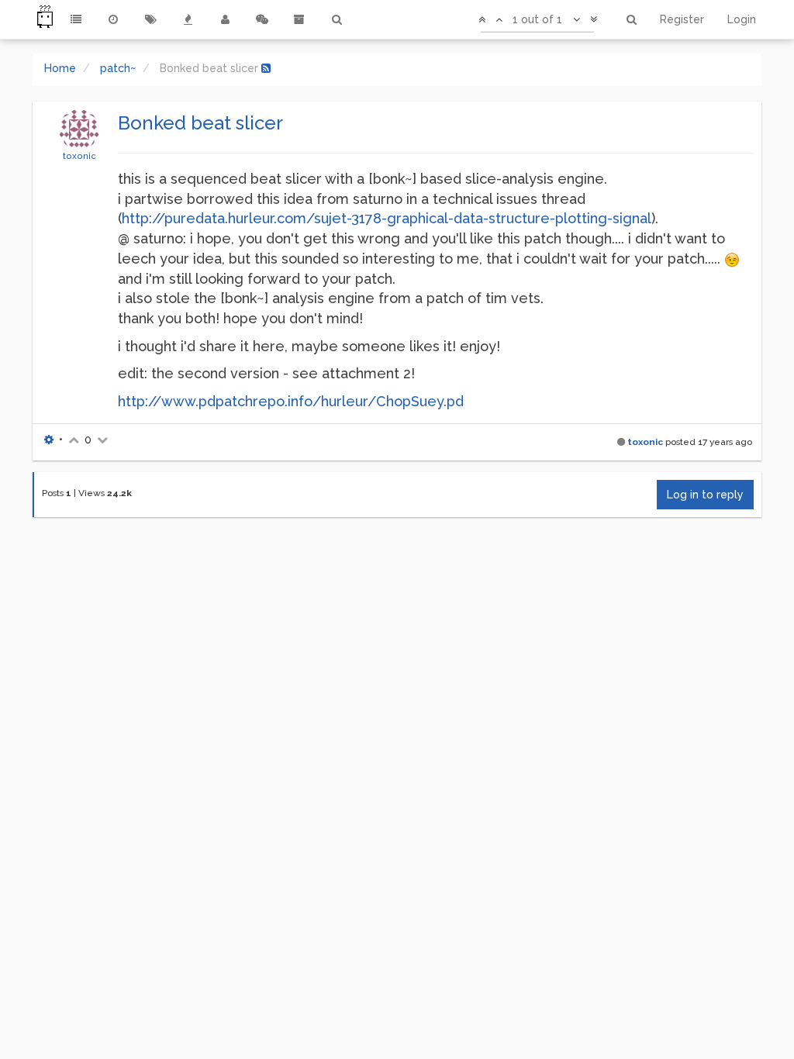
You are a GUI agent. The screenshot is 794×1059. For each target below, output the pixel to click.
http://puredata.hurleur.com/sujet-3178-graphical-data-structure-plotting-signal (386, 218)
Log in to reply (705, 494)
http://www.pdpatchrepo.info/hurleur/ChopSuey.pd (291, 401)
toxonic (79, 155)
